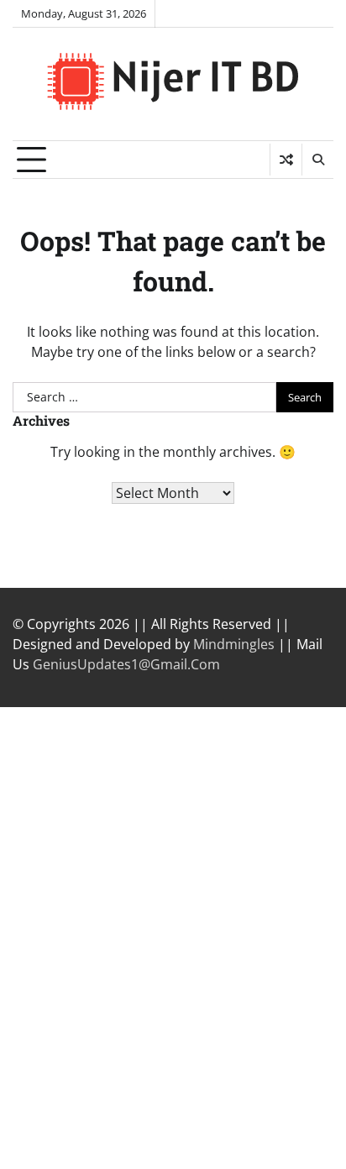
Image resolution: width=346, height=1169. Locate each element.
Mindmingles (234, 644)
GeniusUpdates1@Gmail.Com (126, 664)
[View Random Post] (285, 160)
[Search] (317, 160)
